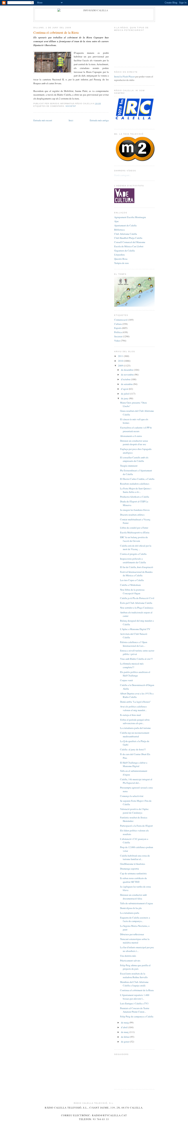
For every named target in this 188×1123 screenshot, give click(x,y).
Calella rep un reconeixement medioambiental (134, 734)
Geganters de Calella (124, 250)
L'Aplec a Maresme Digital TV (135, 629)
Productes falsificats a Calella (134, 496)
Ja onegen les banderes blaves (135, 510)
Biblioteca (119, 229)
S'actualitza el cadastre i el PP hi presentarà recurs (136, 429)
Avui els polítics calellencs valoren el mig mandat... (133, 708)
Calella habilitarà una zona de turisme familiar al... (135, 857)
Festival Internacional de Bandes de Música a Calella (136, 573)
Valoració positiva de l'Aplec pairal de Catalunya (134, 810)
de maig (125, 1022)
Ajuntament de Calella (125, 225)
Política (118, 332)
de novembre (127, 374)
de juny (125, 398)
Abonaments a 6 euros (131, 436)
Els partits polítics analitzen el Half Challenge (135, 673)
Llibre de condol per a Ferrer (134, 527)
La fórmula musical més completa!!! (132, 665)
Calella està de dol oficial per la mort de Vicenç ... (135, 547)
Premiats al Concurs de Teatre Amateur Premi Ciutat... (134, 1010)
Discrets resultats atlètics (132, 514)
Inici (71, 120)
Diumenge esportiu (129, 868)
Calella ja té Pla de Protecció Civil (137, 598)
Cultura (118, 324)
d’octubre (126, 379)
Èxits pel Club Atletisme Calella (136, 603)
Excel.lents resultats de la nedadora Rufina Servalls (134, 975)
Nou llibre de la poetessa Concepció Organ (132, 591)
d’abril (124, 1027)
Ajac (116, 221)
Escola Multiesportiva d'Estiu (134, 532)
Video (117, 340)
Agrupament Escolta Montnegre (130, 217)
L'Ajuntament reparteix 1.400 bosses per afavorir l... (134, 996)
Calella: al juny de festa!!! (133, 749)
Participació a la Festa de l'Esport (136, 825)
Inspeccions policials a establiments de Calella (133, 560)
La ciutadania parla (129, 912)
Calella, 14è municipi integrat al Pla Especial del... (136, 781)
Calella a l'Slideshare (130, 585)
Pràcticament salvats (130, 960)
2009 (121, 365)
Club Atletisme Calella (125, 233)
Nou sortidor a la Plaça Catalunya (136, 607)
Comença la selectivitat (131, 796)
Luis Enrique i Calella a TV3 (134, 1003)
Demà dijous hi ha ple (131, 908)
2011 (121, 356)
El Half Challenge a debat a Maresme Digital (133, 764)
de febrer (125, 1036)
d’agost (125, 388)
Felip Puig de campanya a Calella (136, 1016)
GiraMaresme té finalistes (132, 863)
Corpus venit (126, 680)
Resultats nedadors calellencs (134, 483)
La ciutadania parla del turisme (135, 728)
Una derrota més (128, 955)
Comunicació (121, 319)
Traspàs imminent (129, 465)
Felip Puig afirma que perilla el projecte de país (135, 967)
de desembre (127, 369)
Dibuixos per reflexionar (132, 934)
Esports (118, 328)
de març (125, 1032)
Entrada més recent (42, 120)
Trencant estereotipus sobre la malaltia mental (134, 940)
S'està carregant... (122, 175)
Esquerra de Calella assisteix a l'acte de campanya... (135, 919)
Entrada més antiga (99, 120)
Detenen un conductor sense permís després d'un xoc (134, 442)
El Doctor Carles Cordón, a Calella (137, 479)
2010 (121, 360)
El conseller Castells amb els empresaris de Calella (134, 459)
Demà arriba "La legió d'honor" (135, 701)
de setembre (127, 384)
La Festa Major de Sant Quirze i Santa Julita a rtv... (135, 490)
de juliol (125, 393)
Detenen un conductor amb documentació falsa (133, 896)
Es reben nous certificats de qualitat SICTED (133, 880)
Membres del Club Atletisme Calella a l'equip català (134, 983)
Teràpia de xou (121, 263)
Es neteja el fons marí (130, 715)
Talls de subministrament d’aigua (136, 903)
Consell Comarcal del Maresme (129, 242)
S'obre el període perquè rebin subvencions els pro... (135, 721)
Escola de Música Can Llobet (128, 246)
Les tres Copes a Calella (132, 580)
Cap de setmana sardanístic (133, 873)
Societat (71, 106)
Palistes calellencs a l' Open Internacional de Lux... (133, 643)
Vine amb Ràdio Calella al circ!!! (136, 658)
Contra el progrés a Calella (133, 554)
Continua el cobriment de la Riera (56, 32)
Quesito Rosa (120, 258)
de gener (125, 1041)
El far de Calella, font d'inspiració (136, 567)
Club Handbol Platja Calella (128, 238)
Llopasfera (119, 254)
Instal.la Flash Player (124, 76)
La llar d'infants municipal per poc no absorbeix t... (137, 949)
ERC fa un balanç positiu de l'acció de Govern (134, 539)
